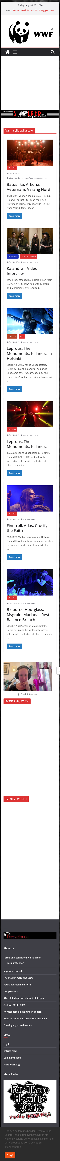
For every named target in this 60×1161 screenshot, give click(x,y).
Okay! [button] (10, 1155)
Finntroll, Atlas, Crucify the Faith (27, 528)
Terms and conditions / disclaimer (22, 957)
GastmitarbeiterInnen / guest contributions (28, 178)
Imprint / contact (13, 971)
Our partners (11, 991)
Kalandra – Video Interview (22, 271)
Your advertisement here (17, 984)
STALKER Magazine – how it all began (24, 998)
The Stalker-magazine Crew (18, 977)
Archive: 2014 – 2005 (14, 1004)
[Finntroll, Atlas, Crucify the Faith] (30, 498)
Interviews (12, 256)
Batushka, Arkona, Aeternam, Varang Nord (28, 187)
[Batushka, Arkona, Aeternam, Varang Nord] (30, 153)
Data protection (15, 962)
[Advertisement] (30, 82)
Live (22, 336)
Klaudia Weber (29, 519)
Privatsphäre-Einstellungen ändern (23, 1011)
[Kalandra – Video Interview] (30, 241)
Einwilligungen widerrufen (18, 1025)
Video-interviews (28, 256)
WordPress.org (12, 1064)
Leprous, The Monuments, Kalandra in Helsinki (29, 353)
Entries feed (10, 1050)
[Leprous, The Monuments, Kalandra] (30, 414)
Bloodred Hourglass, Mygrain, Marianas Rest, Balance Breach (28, 614)
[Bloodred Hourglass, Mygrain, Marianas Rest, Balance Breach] (30, 582)
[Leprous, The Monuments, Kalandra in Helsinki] (30, 321)
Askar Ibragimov (30, 262)
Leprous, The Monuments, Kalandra (27, 444)
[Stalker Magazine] (7, 52)
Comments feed (12, 1057)
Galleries (12, 168)
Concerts (12, 336)
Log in (7, 1044)
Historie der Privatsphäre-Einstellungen (25, 1018)
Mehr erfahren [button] (13, 1147)
